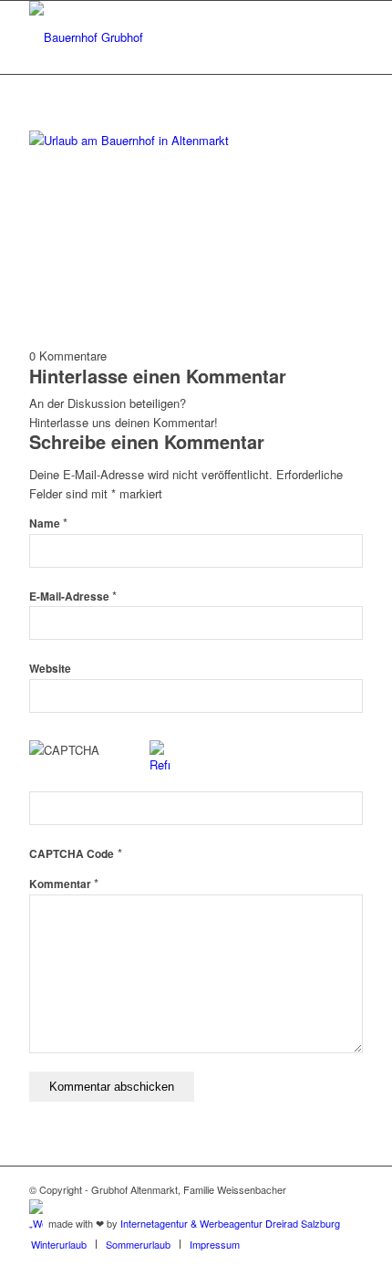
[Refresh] (160, 764)
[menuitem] (59, 1244)
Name (48, 523)
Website (50, 668)
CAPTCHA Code (71, 854)
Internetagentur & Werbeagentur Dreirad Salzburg (230, 1223)
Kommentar (63, 884)
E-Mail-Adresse (73, 596)
